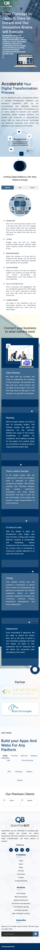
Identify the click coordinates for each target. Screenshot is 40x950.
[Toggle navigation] (36, 4)
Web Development (21, 897)
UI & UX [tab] (7, 187)
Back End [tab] (24, 756)
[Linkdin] (27, 850)
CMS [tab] (8, 760)
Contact (21, 877)
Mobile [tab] (32, 187)
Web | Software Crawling (21, 913)
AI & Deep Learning (21, 910)
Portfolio (21, 871)
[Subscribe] (36, 934)
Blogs (21, 867)
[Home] (6, 5)
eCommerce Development (21, 903)
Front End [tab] (14, 756)
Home (21, 861)
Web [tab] (20, 187)
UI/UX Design (20, 893)
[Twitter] (16, 850)
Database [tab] (34, 756)
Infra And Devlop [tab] (27, 760)
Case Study (21, 874)
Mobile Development (21, 900)
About (21, 864)
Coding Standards (21, 881)
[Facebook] (11, 850)
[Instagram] (22, 850)
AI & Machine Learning (21, 907)
